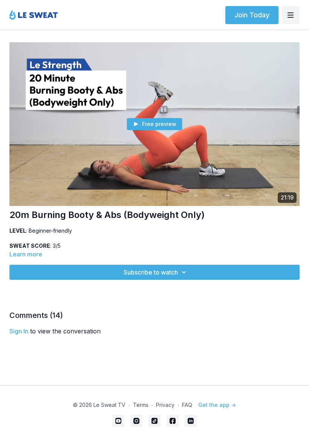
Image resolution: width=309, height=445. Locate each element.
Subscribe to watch (151, 272)
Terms (140, 405)
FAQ (187, 405)
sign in (18, 331)
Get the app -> (217, 405)
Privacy (165, 405)
